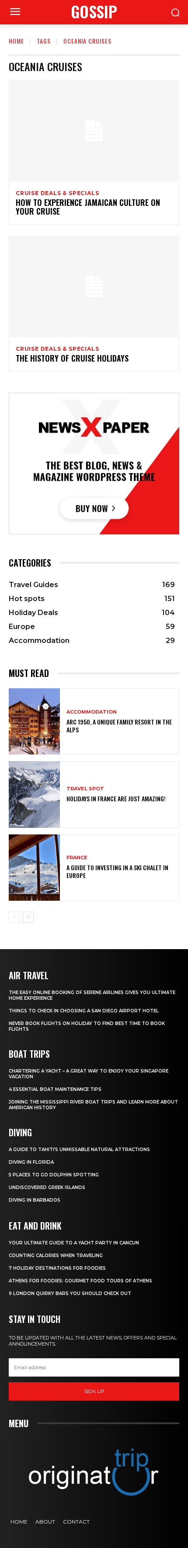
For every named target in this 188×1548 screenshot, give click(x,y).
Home (16, 40)
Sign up (94, 1391)
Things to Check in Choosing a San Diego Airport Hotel (84, 1011)
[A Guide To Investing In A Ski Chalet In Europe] (34, 867)
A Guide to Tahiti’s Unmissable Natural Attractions (79, 1149)
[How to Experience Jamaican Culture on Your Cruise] (94, 131)
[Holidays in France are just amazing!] (34, 794)
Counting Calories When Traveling (56, 1255)
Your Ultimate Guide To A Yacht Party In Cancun (74, 1243)
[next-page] (28, 917)
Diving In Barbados (34, 1200)
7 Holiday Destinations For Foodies (57, 1268)
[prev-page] (14, 917)
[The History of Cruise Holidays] (94, 287)
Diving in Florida (31, 1162)
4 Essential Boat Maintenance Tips (55, 1089)
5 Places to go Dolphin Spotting (54, 1175)
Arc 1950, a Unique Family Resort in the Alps (119, 725)
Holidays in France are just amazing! (116, 798)
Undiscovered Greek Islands (47, 1187)
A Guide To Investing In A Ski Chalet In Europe (117, 871)
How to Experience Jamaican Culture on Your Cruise (88, 207)
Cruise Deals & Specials (57, 193)
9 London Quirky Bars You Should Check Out (70, 1293)
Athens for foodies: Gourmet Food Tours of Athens (80, 1281)
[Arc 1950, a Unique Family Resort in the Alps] (34, 721)
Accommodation (91, 712)
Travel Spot (85, 788)
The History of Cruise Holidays (72, 358)
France (76, 857)
